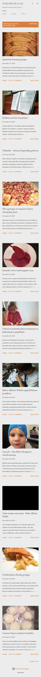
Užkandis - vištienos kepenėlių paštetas (20, 150)
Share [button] (4, 80)
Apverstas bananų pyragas (14, 59)
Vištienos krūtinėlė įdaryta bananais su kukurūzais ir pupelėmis (20, 330)
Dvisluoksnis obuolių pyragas (16, 574)
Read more (34, 80)
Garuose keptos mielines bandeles (18, 633)
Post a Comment (15, 80)
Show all (33, 24)
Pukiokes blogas (12, 3)
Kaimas (13, 14)
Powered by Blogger (22, 669)
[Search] (32, 3)
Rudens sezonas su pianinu (15, 117)
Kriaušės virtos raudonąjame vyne (18, 270)
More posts (34, 661)
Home (4, 14)
